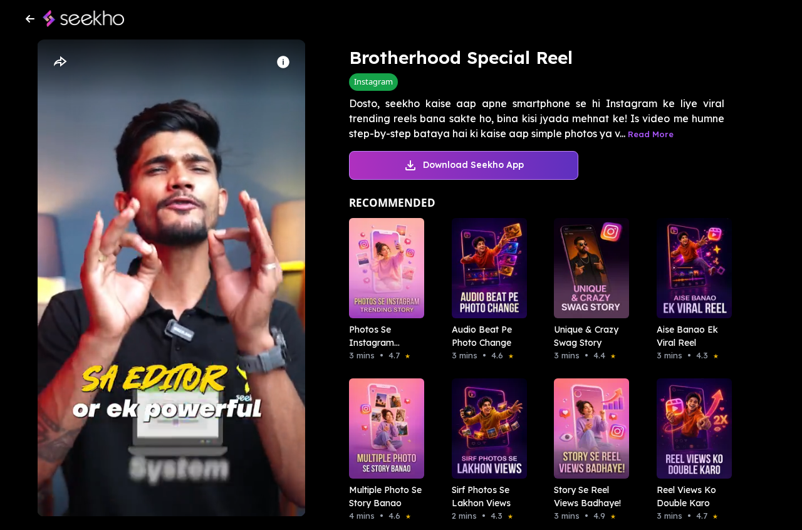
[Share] (59, 62)
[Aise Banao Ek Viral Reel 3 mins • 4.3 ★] (690, 268)
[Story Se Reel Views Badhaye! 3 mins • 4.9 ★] (588, 428)
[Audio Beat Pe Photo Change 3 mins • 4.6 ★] (485, 268)
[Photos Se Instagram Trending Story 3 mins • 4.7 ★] (383, 268)
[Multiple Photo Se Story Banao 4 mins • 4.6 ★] (383, 428)
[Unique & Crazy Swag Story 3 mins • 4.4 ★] (588, 268)
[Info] (283, 62)
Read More (651, 134)
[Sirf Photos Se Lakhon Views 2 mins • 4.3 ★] (485, 428)
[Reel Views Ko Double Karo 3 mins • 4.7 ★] (690, 428)
